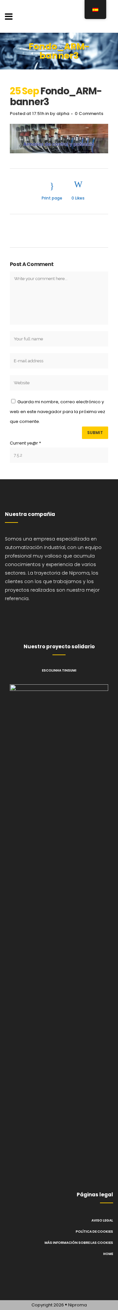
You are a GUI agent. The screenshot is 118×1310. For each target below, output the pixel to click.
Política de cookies (94, 1231)
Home (108, 1253)
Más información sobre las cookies (79, 1242)
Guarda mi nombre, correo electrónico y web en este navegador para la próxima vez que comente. (57, 412)
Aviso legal (102, 1220)
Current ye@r (25, 443)
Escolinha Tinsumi (59, 670)
